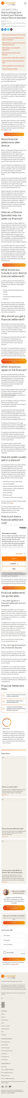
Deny (14, 568)
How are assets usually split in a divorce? (13, 57)
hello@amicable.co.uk (9, 1078)
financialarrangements (6, 9)
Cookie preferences (5, 1028)
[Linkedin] (2, 1086)
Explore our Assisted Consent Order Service (14, 361)
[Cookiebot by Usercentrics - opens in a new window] (19, 528)
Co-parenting (4, 1053)
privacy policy (15, 964)
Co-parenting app (5, 1056)
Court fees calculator (5, 1047)
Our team (3, 1017)
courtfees (14, 9)
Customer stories (4, 1020)
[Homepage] (8, 3)
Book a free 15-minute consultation (14, 907)
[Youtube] (10, 1086)
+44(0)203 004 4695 (9, 1069)
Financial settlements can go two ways (13, 65)
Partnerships (3, 1066)
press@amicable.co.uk (8, 1072)
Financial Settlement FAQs (9, 69)
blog (12, 503)
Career (2, 1023)
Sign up (14, 922)
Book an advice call (5, 1075)
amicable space (4, 1059)
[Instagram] (6, 1086)
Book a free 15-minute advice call (14, 265)
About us (3, 1014)
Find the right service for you (14, 134)
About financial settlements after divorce (14, 34)
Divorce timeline (4, 1044)
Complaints (3, 1034)
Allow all (14, 558)
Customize (13, 563)
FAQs (2, 1031)
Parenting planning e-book (6, 1050)
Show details (19, 553)
